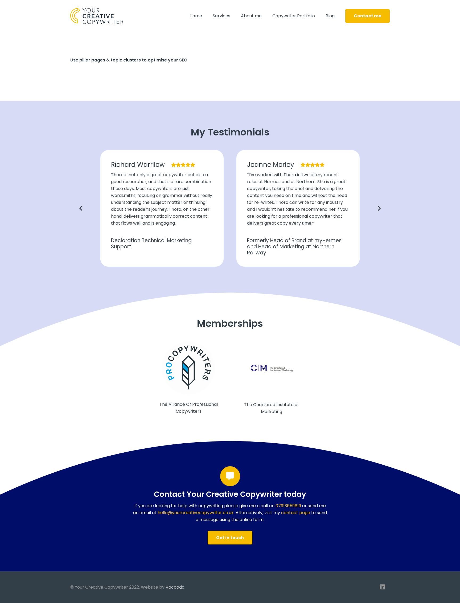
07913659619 (288, 506)
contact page (295, 513)
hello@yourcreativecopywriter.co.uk (196, 513)
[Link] (96, 16)
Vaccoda (175, 587)
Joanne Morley (270, 164)
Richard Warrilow (138, 164)
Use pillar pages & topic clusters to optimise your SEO (128, 60)
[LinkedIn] (382, 587)
